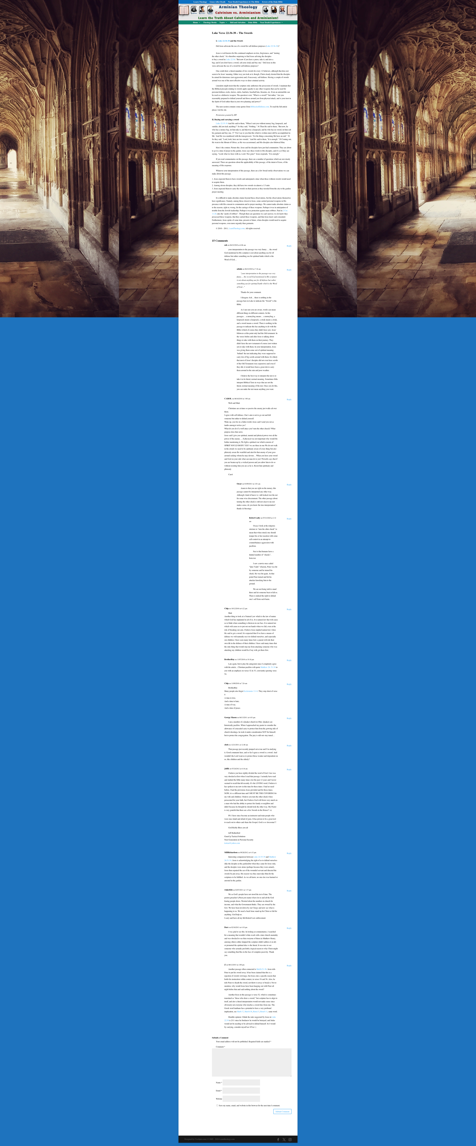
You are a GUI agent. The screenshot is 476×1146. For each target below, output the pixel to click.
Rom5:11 (264, 1011)
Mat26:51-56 (261, 969)
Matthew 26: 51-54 (268, 667)
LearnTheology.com (237, 228)
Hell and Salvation (237, 23)
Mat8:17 (240, 1011)
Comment (220, 1046)
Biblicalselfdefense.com (260, 106)
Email (219, 1090)
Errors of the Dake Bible (272, 2)
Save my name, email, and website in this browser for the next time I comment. (249, 1105)
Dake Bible (252, 23)
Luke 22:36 (230, 59)
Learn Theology (200, 2)
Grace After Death (217, 2)
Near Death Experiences (270, 23)
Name (219, 1082)
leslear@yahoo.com (232, 843)
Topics (222, 23)
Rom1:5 (256, 1011)
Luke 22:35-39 (222, 123)
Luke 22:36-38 (224, 40)
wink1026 (228, 889)
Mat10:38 (248, 1011)
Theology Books (210, 23)
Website (219, 1098)
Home (195, 23)
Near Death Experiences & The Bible (243, 2)
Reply (289, 245)
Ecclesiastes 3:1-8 (251, 691)
